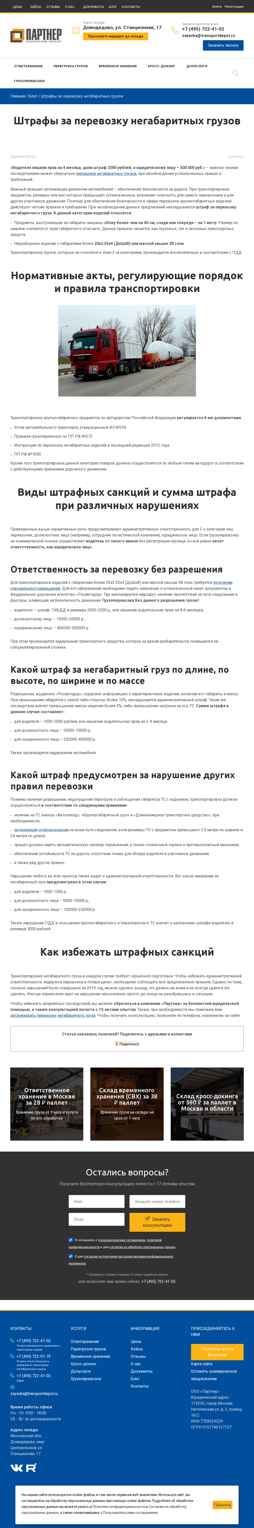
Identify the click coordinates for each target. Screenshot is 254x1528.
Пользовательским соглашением (130, 1513)
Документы (93, 6)
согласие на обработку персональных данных (142, 1247)
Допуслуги (196, 66)
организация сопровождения (41, 830)
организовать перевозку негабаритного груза (52, 1015)
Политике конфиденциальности (119, 1507)
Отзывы (53, 6)
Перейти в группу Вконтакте (217, 1352)
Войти (217, 6)
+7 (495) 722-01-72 (34, 1356)
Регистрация (234, 6)
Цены (17, 6)
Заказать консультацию (157, 1222)
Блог (113, 6)
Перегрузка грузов (71, 66)
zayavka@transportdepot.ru (208, 35)
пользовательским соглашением (121, 1240)
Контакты (131, 6)
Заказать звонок (223, 45)
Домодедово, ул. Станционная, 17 (122, 27)
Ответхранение (28, 66)
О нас (70, 6)
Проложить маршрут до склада (115, 36)
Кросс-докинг (161, 66)
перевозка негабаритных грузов (106, 173)
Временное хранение (118, 66)
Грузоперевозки (29, 81)
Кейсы (36, 6)
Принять (222, 1504)
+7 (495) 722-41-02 (203, 29)
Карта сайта (201, 1364)
